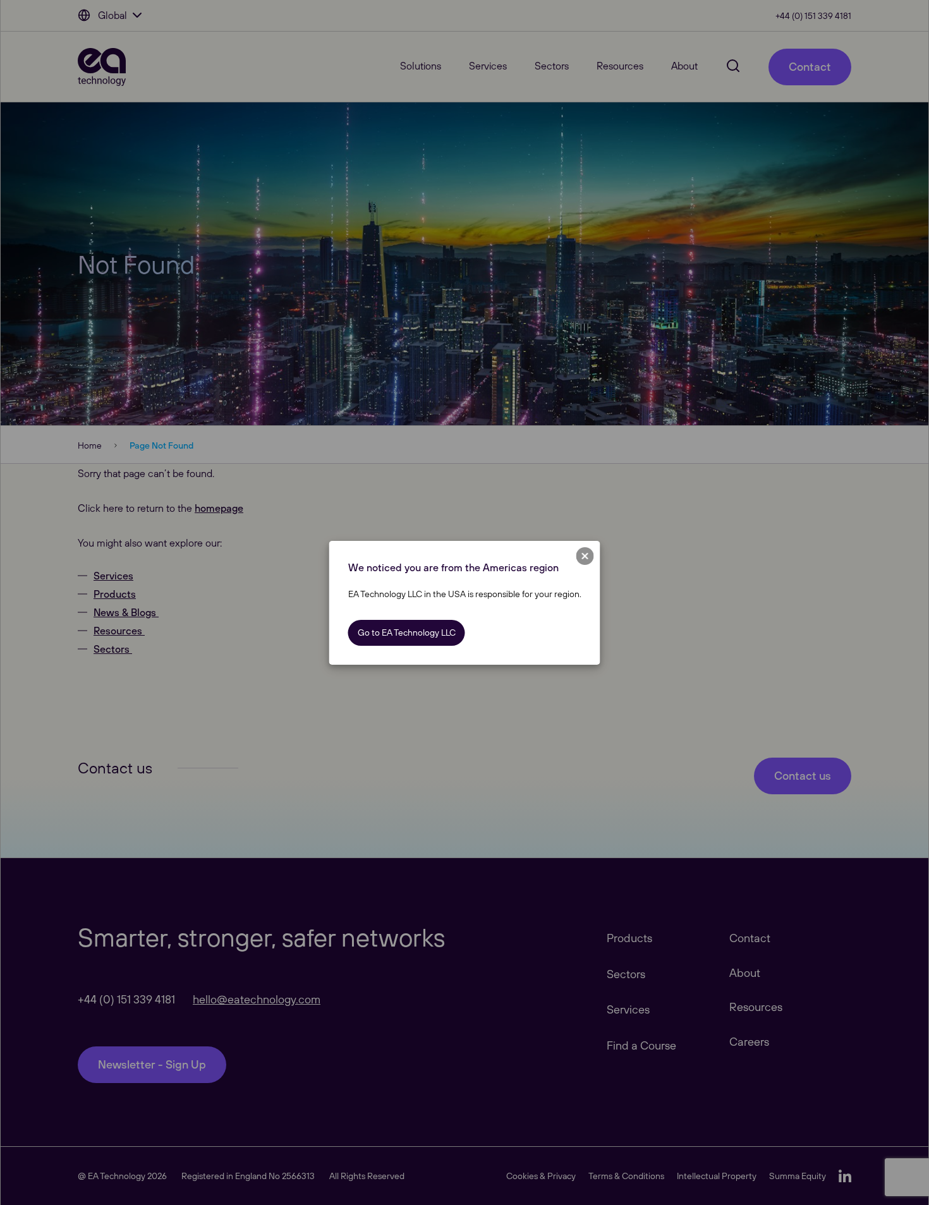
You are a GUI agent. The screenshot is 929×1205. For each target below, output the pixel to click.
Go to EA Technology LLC (407, 632)
